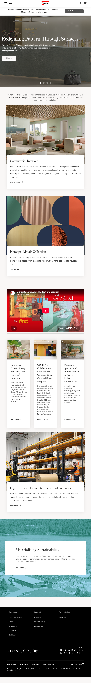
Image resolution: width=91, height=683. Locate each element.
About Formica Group (15, 617)
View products (15, 182)
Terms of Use (24, 664)
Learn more (10, 58)
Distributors (62, 617)
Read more (15, 420)
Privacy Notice (35, 664)
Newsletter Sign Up (39, 621)
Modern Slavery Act (48, 664)
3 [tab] (47, 83)
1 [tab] (40, 83)
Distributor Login (39, 626)
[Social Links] (10, 651)
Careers (11, 621)
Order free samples (74, 11)
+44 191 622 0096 (76, 664)
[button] (85, 3)
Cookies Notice (11, 664)
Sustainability (13, 635)
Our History (12, 630)
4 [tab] (50, 83)
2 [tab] (44, 83)
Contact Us (37, 617)
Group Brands (13, 626)
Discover (13, 269)
